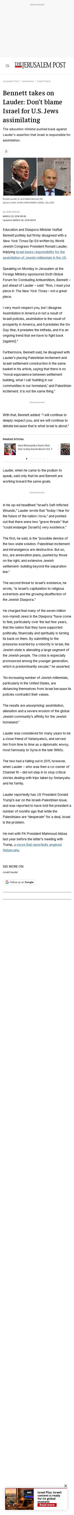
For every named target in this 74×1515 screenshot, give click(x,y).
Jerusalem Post (11, 81)
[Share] (6, 151)
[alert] (36, 1499)
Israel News (28, 81)
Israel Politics (44, 81)
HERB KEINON (13, 212)
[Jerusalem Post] (40, 65)
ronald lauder (10, 872)
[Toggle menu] (7, 65)
